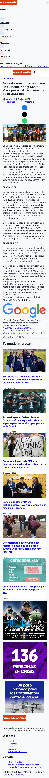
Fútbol (11, 746)
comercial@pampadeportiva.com (24, 767)
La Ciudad (21, 66)
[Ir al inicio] (22, 72)
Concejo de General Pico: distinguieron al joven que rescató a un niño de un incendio (24, 505)
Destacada (8, 78)
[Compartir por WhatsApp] (24, 121)
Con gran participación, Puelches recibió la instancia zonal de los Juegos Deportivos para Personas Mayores (22, 547)
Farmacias (41, 66)
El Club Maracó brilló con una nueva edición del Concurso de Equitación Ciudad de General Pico (22, 379)
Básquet (12, 749)
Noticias (12, 741)
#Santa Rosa (9, 337)
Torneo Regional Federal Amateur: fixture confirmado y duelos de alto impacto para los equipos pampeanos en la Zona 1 (24, 422)
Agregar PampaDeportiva (18, 328)
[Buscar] (33, 72)
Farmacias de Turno (17, 751)
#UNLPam (21, 337)
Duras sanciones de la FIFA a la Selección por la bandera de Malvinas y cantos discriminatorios (24, 464)
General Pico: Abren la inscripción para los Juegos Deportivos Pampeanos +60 (24, 589)
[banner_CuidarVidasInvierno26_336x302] (25, 639)
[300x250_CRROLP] (24, 712)
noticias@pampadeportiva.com (23, 764)
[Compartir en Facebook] (24, 107)
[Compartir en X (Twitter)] (24, 114)
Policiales (10, 66)
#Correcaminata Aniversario (16, 333)
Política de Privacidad (13, 774)
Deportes (31, 66)
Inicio (2, 66)
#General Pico (38, 333)
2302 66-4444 (15, 762)
